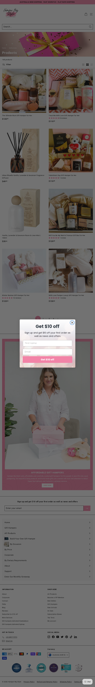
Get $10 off (47, 359)
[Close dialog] (72, 322)
